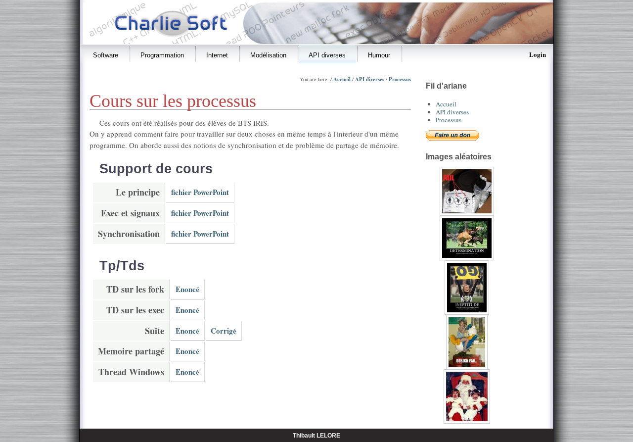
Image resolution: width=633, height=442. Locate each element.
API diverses (369, 79)
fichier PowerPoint (200, 192)
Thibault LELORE (316, 435)
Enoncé (187, 289)
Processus (400, 79)
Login (537, 54)
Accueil (342, 79)
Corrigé (223, 330)
